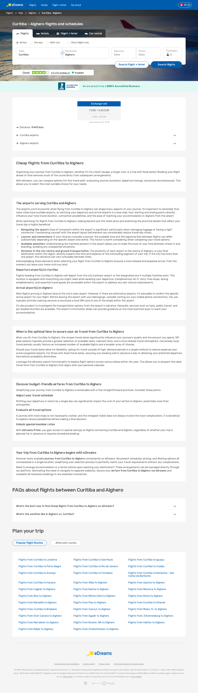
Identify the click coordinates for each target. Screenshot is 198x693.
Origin (21, 51)
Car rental (76, 5)
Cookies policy (89, 664)
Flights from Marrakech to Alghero (38, 622)
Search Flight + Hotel (132, 64)
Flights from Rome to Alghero (145, 595)
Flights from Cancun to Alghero (91, 609)
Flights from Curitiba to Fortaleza (92, 572)
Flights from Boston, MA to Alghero (93, 622)
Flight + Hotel (59, 5)
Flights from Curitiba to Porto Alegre (40, 566)
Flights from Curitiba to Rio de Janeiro (95, 566)
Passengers (172, 50)
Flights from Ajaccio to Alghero (146, 582)
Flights (32, 5)
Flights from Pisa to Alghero (89, 602)
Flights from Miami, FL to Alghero (147, 609)
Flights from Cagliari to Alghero (37, 589)
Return (142, 51)
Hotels (44, 5)
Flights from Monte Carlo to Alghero (94, 595)
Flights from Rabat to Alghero (36, 629)
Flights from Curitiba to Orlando (146, 602)
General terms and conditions (66, 664)
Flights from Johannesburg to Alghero (150, 615)
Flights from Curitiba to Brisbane (38, 609)
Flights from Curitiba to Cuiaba (146, 566)
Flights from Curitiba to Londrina (38, 559)
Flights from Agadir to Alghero (91, 615)
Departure (119, 51)
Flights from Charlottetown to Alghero (95, 629)
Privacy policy (104, 664)
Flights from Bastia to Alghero (91, 589)
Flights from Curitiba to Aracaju (37, 572)
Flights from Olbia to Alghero (90, 582)
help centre (136, 677)
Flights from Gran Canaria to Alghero (40, 615)
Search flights (166, 64)
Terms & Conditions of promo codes (129, 664)
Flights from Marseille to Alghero (37, 602)
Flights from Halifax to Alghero (146, 622)
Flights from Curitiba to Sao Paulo (93, 559)
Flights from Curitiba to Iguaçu (146, 559)
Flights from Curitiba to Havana (37, 582)
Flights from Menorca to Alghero (147, 589)
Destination (71, 51)
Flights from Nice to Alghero (35, 595)
